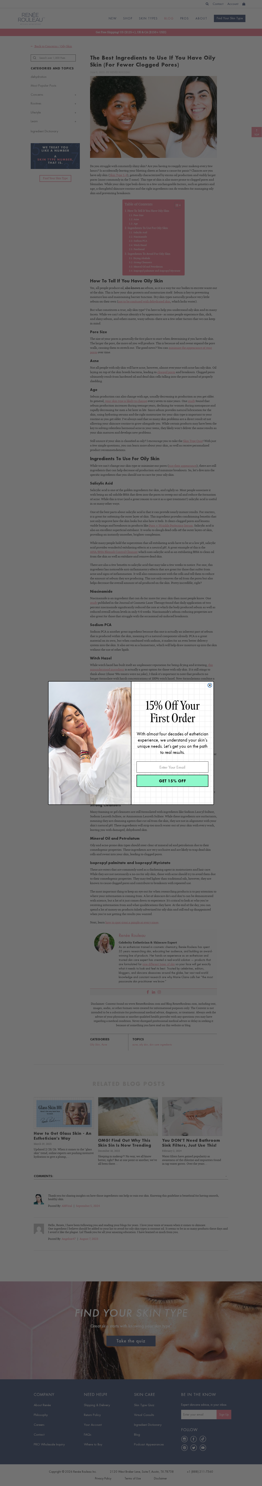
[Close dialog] (210, 685)
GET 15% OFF (172, 781)
